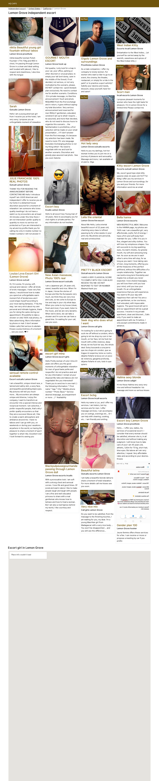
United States (34, 8)
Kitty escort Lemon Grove (133, 165)
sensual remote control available (24, 374)
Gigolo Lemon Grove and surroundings (96, 60)
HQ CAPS (12, 3)
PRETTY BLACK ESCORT (96, 269)
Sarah (13, 106)
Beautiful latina (90, 470)
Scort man (123, 92)
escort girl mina (55, 353)
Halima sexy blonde (129, 377)
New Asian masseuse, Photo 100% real (58, 276)
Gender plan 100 (127, 525)
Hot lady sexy (89, 143)
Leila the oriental (91, 217)
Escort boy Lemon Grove (132, 420)
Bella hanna (124, 217)
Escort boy (52, 206)
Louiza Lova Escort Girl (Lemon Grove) (24, 275)
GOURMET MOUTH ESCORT (57, 59)
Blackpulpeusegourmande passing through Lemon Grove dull (61, 469)
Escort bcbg (88, 395)
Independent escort (17, 8)
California (47, 8)
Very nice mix (89, 506)
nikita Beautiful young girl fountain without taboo (25, 49)
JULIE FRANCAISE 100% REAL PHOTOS (24, 180)
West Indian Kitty (127, 45)
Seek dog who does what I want (97, 322)
